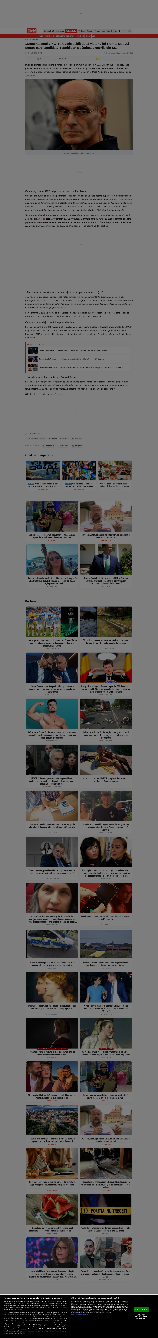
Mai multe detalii (16, 1309)
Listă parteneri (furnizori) (79, 1314)
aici (19, 1325)
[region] (79, 1316)
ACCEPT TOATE (141, 1310)
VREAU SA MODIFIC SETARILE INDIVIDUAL (141, 1317)
